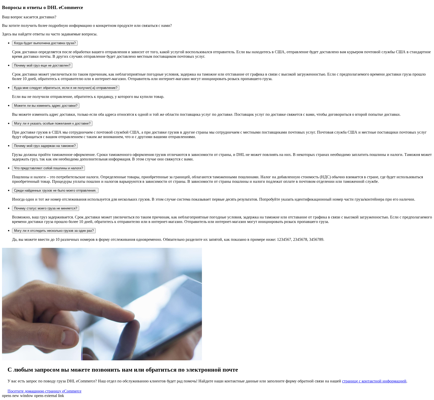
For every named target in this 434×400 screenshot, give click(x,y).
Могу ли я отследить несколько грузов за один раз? (54, 231)
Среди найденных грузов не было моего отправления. (55, 190)
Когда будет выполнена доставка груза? (45, 43)
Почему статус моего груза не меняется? (45, 208)
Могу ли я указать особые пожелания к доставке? (52, 123)
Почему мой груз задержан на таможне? (45, 146)
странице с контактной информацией (374, 381)
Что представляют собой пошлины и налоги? (48, 168)
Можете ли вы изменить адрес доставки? (45, 105)
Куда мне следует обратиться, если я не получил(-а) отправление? (65, 88)
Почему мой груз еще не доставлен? (42, 65)
